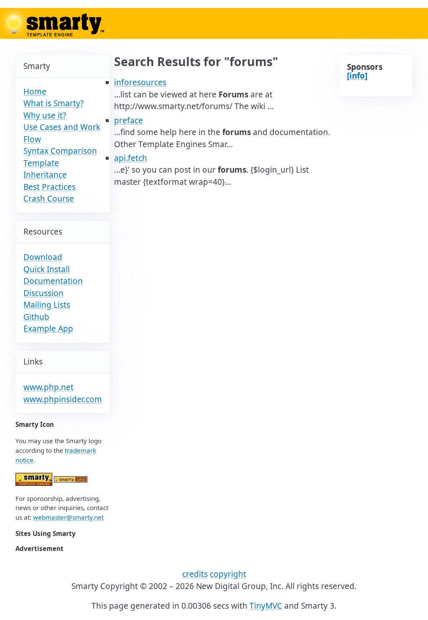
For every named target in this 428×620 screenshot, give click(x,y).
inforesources (140, 82)
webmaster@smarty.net (68, 517)
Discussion (43, 293)
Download (42, 257)
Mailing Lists (46, 304)
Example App (48, 328)
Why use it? (44, 115)
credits (195, 574)
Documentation (53, 281)
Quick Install (46, 269)
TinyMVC (266, 605)
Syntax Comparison (60, 150)
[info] (357, 75)
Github (36, 316)
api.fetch (130, 158)
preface (128, 120)
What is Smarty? (53, 103)
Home (34, 91)
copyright (228, 574)
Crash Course (48, 198)
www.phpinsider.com (62, 399)
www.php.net (48, 387)
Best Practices (49, 186)
